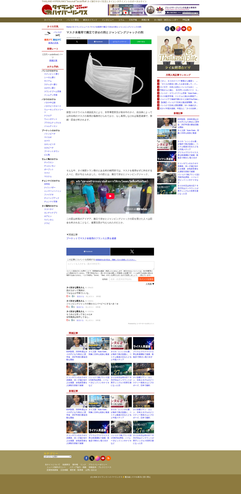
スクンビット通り (51, 74)
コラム (121, 20)
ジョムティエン (50, 126)
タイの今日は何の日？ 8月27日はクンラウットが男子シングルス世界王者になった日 (188, 190)
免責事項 (66, 464)
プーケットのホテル (51, 130)
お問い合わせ (91, 470)
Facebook (99, 42)
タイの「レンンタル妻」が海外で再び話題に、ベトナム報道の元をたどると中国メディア (188, 145)
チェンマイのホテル (51, 181)
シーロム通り (49, 77)
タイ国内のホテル (50, 206)
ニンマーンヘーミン (52, 191)
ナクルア (48, 115)
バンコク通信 (73, 20)
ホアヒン (48, 216)
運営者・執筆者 (76, 470)
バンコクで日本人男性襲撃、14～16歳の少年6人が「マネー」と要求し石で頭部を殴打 (179, 105)
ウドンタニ (49, 220)
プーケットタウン (51, 151)
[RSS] (189, 28)
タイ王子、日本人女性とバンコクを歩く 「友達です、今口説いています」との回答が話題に (179, 87)
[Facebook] (167, 28)
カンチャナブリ (50, 213)
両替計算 (145, 20)
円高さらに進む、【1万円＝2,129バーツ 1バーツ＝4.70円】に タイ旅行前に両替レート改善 (179, 90)
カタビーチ (49, 148)
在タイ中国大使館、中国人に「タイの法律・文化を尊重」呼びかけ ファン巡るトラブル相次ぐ (179, 108)
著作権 (75, 464)
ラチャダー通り (50, 84)
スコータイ (49, 209)
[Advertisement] (110, 145)
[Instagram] (178, 28)
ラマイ (47, 173)
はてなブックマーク (119, 42)
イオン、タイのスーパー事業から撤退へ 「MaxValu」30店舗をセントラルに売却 (179, 81)
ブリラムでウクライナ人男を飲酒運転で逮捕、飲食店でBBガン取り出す (143, 354)
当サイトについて (52, 464)
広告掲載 (64, 470)
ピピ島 (47, 155)
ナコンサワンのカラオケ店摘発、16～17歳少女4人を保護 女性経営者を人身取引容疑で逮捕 (188, 167)
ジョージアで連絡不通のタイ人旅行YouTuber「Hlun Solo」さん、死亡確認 (179, 99)
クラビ (47, 223)
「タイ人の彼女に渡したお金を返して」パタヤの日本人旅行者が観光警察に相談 (179, 84)
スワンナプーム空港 (52, 91)
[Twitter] (172, 28)
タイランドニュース (53, 20)
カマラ (47, 141)
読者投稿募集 (52, 470)
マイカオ (48, 137)
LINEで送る (141, 42)
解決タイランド (90, 20)
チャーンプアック (51, 198)
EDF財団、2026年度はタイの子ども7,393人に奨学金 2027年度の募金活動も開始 (188, 123)
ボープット (49, 169)
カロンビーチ (49, 144)
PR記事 (186, 20)
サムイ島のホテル (50, 159)
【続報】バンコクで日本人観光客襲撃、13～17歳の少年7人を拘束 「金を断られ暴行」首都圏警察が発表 (179, 102)
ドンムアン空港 (50, 95)
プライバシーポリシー (97, 464)
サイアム (48, 81)
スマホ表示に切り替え (141, 477)
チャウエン (49, 162)
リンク (83, 464)
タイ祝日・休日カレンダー (166, 20)
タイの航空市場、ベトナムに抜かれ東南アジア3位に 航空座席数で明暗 (179, 96)
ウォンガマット (50, 119)
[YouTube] (183, 28)
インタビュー (108, 20)
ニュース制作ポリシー (56, 467)
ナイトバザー (49, 187)
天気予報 (133, 20)
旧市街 (47, 184)
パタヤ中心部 (49, 102)
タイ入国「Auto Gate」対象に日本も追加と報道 (188, 131)
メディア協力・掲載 (77, 467)
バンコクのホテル (50, 71)
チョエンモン (49, 166)
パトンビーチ (49, 134)
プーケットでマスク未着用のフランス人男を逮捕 (91, 238)
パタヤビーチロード (52, 106)
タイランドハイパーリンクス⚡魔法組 (114, 477)
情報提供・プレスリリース (100, 467)
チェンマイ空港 (50, 201)
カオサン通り (49, 88)
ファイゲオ (49, 194)
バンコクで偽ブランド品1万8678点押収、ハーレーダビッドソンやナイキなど (188, 178)
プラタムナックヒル (52, 122)
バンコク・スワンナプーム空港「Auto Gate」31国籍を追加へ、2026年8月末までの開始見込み (179, 93)
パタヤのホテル (49, 99)
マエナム (48, 176)
